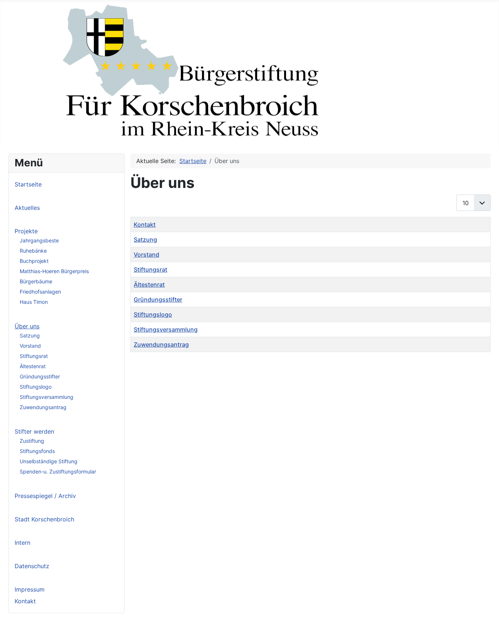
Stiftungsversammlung (46, 397)
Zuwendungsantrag (43, 407)
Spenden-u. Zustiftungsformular (58, 471)
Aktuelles (27, 207)
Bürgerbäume (36, 281)
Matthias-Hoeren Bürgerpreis (54, 271)
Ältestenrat (33, 366)
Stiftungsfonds (37, 451)
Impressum (30, 589)
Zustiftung (32, 441)
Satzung (30, 335)
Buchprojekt (34, 261)
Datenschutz (32, 566)
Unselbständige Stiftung (48, 461)
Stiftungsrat (34, 356)
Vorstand (30, 346)
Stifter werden (34, 431)
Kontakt (25, 601)
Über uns (27, 326)
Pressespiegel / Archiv (45, 495)
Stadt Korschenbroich (44, 519)
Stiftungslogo (36, 387)
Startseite (28, 184)
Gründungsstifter (40, 376)
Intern (22, 542)
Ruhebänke (33, 251)
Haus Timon (34, 302)
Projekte (26, 231)
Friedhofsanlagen (40, 291)
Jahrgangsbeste (39, 240)
